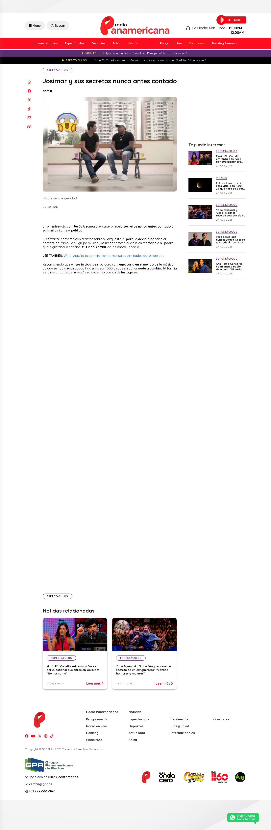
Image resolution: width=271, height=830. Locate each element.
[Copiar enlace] (29, 126)
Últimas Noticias (46, 43)
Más (131, 43)
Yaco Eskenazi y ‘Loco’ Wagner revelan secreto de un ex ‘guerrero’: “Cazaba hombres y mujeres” (143, 670)
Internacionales (183, 733)
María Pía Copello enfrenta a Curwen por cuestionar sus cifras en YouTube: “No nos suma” (73, 670)
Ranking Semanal (224, 43)
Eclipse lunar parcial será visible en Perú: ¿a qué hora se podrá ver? (230, 186)
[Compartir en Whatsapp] (29, 82)
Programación (171, 43)
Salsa (116, 43)
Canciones (221, 719)
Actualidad (137, 733)
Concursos (197, 43)
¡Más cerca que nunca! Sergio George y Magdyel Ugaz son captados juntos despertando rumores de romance (230, 239)
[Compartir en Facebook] (29, 90)
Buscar (60, 26)
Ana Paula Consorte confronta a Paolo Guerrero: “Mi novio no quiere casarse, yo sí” (230, 266)
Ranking (92, 733)
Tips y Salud (180, 726)
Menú (37, 26)
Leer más (93, 683)
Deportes (98, 43)
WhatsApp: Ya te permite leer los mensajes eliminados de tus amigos (114, 256)
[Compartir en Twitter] (29, 99)
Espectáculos (75, 43)
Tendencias (179, 719)
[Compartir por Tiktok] (29, 108)
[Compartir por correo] (29, 117)
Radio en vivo (96, 726)
